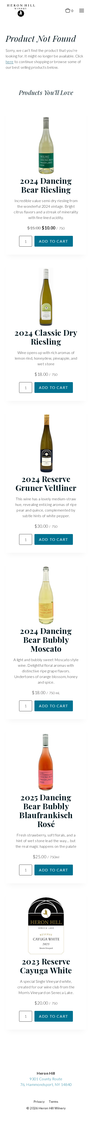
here (9, 61)
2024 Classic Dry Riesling (46, 336)
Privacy (39, 1101)
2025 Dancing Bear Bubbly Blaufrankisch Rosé (46, 810)
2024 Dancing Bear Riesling (46, 185)
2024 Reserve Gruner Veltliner (46, 483)
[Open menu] (81, 10)
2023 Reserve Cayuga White (46, 965)
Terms (54, 1101)
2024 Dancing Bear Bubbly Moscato (46, 639)
